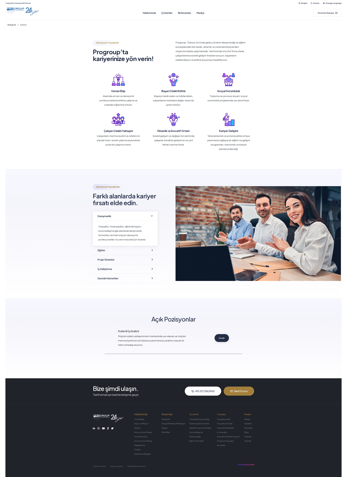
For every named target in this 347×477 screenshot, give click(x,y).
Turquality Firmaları (225, 423)
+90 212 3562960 (205, 391)
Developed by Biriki (246, 465)
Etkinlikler (166, 432)
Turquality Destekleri (225, 428)
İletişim (304, 3)
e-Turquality (222, 432)
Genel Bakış (139, 419)
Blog (246, 432)
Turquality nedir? (224, 419)
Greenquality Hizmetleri (199, 423)
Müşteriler (166, 419)
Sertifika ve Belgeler (142, 454)
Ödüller (137, 450)
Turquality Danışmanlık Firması (18, 3)
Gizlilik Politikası (99, 466)
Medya (200, 12)
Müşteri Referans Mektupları (173, 423)
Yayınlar (247, 441)
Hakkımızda (149, 12)
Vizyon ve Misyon (141, 423)
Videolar (247, 437)
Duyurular (248, 428)
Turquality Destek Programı (228, 437)
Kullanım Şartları (116, 466)
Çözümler (167, 12)
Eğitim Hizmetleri (196, 441)
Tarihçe (137, 428)
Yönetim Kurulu (140, 437)
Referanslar (184, 12)
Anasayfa (11, 24)
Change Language (333, 3)
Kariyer (316, 3)
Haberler (248, 423)
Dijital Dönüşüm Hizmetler (200, 428)
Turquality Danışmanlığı (199, 419)
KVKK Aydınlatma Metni (137, 466)
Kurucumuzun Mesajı (143, 432)
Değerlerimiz (139, 445)
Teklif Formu (240, 391)
